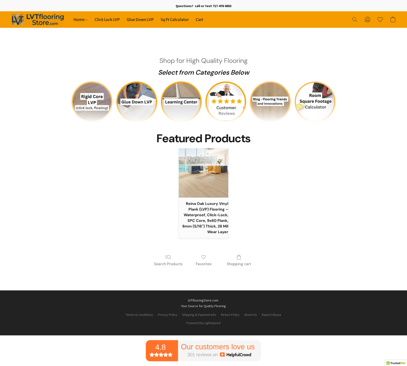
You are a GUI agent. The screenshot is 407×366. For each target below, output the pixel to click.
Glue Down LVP (140, 19)
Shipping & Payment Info (199, 315)
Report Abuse (271, 315)
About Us (250, 315)
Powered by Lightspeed (203, 323)
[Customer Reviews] (225, 101)
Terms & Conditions (139, 315)
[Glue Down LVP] (136, 101)
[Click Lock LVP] (92, 101)
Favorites (204, 263)
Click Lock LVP (107, 19)
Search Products (168, 263)
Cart (199, 19)
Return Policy (230, 315)
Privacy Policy (167, 315)
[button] (37, 19)
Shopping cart (239, 263)
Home (79, 19)
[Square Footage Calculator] (315, 101)
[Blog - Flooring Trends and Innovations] (270, 101)
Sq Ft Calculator (175, 19)
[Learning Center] (181, 101)
